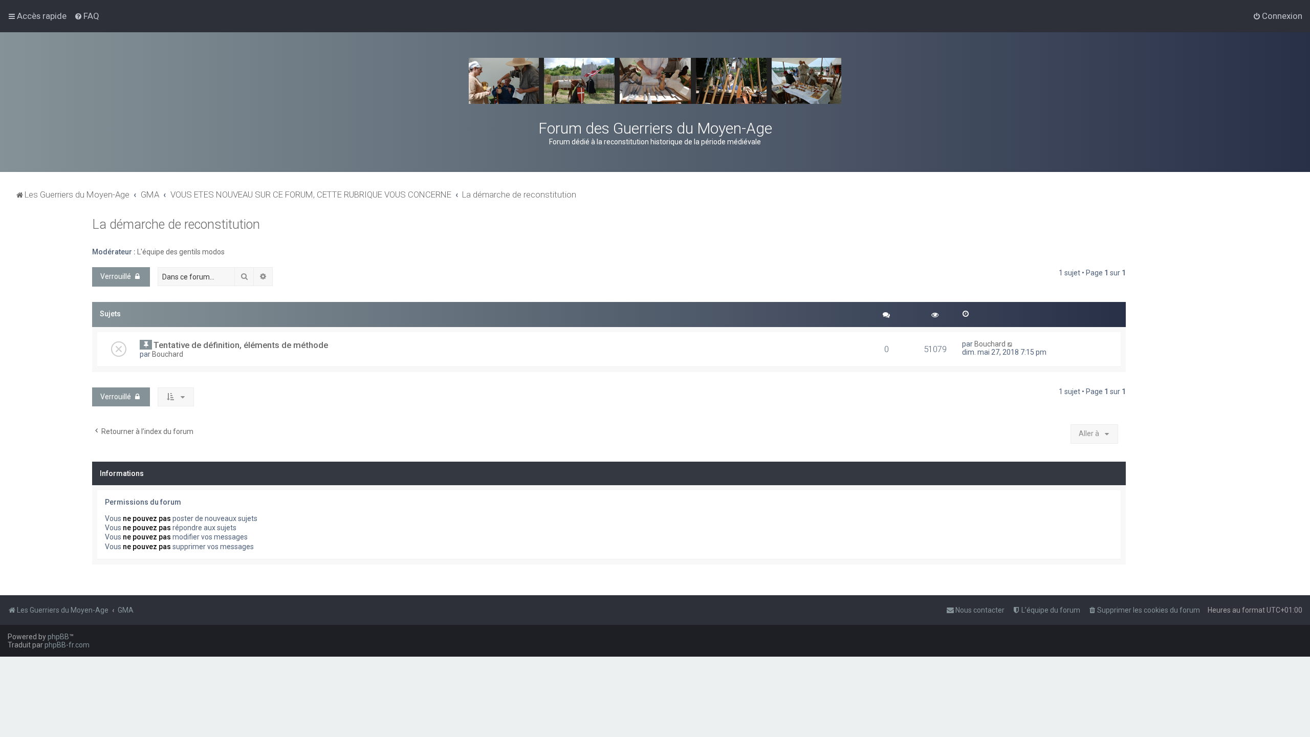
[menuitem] (86, 16)
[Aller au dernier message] (1010, 344)
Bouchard (167, 354)
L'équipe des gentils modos (181, 252)
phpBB (58, 637)
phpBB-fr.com (67, 645)
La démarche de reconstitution (176, 224)
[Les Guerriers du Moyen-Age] (655, 81)
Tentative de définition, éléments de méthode (241, 345)
